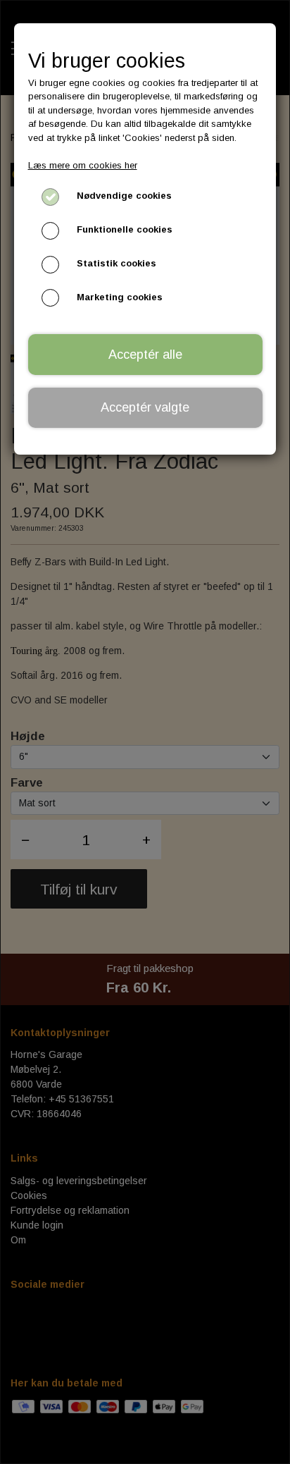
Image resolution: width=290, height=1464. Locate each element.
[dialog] (145, 732)
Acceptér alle (145, 354)
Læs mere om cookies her (82, 165)
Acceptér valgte (145, 407)
